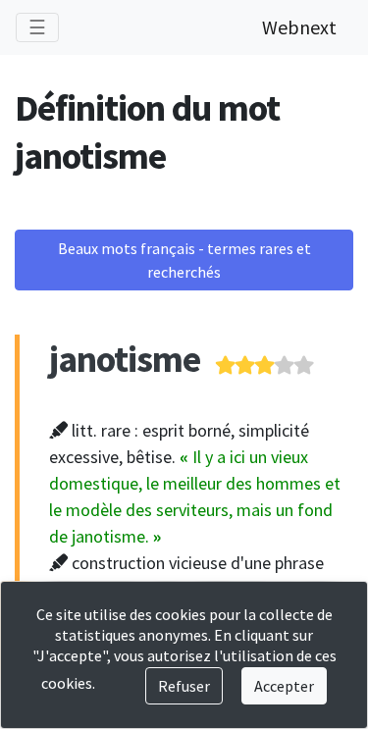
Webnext (299, 27)
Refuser (184, 686)
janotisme (124, 359)
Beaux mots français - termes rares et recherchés (184, 260)
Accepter (284, 686)
